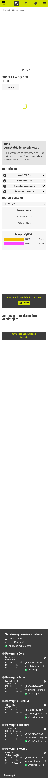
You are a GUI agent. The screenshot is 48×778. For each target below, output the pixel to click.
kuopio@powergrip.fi (37, 761)
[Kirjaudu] (36, 3)
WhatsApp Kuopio (36, 765)
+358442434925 (35, 686)
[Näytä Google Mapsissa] (45, 658)
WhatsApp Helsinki (36, 717)
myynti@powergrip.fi (18, 642)
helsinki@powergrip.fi (37, 714)
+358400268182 (35, 710)
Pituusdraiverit (18, 10)
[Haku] (16, 3)
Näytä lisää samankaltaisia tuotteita (24, 335)
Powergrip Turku (15, 677)
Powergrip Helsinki (17, 701)
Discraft (7, 10)
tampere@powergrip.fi (37, 738)
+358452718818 (15, 639)
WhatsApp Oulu (35, 670)
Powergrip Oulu (14, 653)
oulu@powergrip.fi (36, 666)
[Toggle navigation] (44, 3)
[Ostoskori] (25, 3)
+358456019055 (35, 758)
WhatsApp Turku (35, 694)
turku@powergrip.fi (36, 690)
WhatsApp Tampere (37, 741)
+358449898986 (35, 734)
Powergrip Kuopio (16, 748)
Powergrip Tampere (17, 725)
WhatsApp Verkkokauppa (20, 646)
